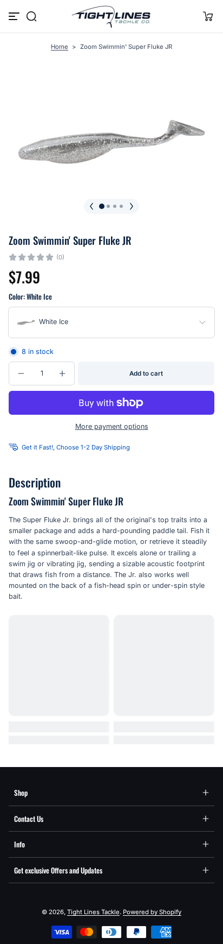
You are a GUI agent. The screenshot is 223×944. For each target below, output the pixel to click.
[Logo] (111, 16)
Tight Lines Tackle (93, 912)
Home (59, 46)
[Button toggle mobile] (15, 16)
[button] (31, 16)
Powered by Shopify (152, 912)
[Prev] (91, 206)
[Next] (131, 206)
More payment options (111, 426)
